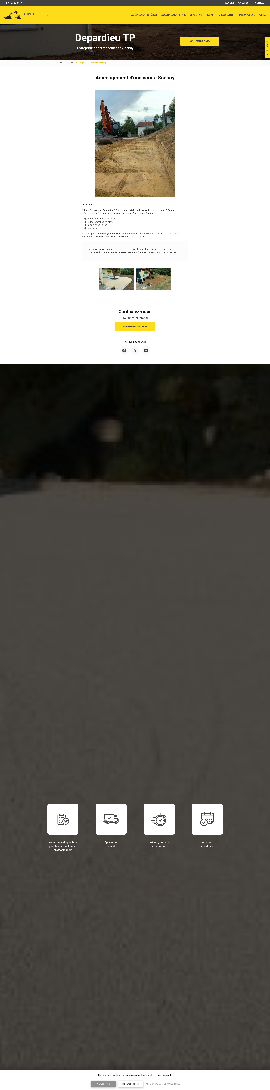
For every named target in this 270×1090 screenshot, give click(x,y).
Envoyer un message (135, 326)
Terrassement (225, 14)
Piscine (209, 14)
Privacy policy (173, 1084)
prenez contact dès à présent (161, 252)
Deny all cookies (131, 1084)
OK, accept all (104, 1084)
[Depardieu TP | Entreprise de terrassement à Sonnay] (12, 15)
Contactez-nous (199, 41)
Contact (260, 2)
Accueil (229, 2)
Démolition (196, 14)
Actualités (69, 62)
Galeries (243, 2)
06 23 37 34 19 (138, 318)
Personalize (155, 1084)
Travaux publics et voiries (251, 14)
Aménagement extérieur (144, 14)
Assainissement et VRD (173, 14)
